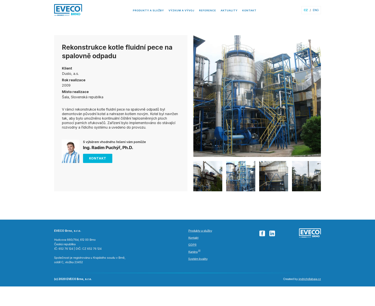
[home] (68, 11)
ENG (316, 10)
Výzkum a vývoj (181, 10)
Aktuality (229, 10)
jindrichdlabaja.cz (310, 279)
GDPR (192, 245)
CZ (306, 10)
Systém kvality (198, 259)
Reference (207, 10)
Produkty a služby (148, 10)
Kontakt (249, 10)
